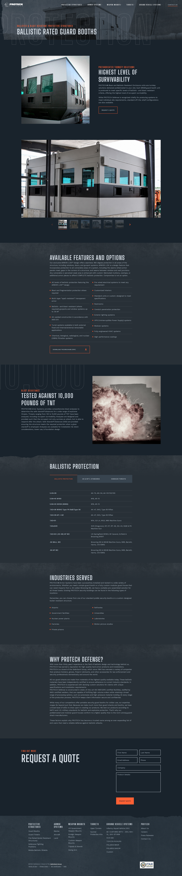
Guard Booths (34, 831)
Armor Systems (94, 5)
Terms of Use (32, 866)
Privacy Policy (44, 866)
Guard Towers (34, 835)
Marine (56, 831)
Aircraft (57, 835)
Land (56, 838)
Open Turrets (95, 828)
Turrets (130, 5)
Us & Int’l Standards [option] (91, 479)
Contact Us (173, 4)
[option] (91, 522)
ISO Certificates (56, 866)
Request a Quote (108, 110)
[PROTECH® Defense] (14, 5)
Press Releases (147, 835)
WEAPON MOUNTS (114, 5)
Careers (144, 832)
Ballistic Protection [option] (64, 479)
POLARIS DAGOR (113, 848)
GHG (65, 866)
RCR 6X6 (110, 838)
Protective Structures (71, 5)
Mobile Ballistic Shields (37, 850)
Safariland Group (56, 864)
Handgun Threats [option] (118, 479)
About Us (145, 828)
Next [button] (130, 224)
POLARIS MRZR (113, 845)
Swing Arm (72, 850)
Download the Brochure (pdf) (64, 349)
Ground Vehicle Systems (150, 5)
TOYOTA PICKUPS (114, 841)
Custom (110, 852)
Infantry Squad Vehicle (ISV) (118, 828)
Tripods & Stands (75, 846)
